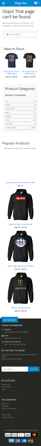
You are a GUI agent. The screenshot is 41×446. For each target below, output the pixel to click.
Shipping (5, 406)
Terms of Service (7, 417)
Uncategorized (10, 127)
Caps (7, 101)
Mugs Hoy (20, 3)
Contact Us (5, 404)
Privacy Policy (6, 415)
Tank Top (8, 124)
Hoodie (7, 105)
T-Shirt (7, 120)
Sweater (8, 116)
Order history (6, 387)
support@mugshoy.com (12, 338)
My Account (6, 384)
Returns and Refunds (9, 409)
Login (3, 389)
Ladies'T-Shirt (10, 109)
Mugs (7, 112)
